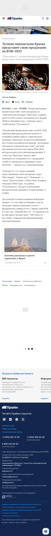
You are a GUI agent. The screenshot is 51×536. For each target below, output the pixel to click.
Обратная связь (9, 429)
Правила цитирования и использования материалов (21, 504)
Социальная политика (10, 513)
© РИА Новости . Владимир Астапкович (16, 92)
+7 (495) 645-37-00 (10, 437)
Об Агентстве (8, 426)
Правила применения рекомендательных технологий (21, 510)
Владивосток (16, 285)
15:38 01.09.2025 (8, 39)
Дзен (17, 102)
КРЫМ (5, 285)
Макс (7, 102)
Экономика (25, 30)
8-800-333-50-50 (10, 445)
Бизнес (17, 281)
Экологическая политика (11, 516)
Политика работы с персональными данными (19, 507)
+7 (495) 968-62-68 (35, 438)
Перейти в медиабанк (41, 92)
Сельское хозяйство (32, 281)
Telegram (29, 102)
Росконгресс (30, 285)
